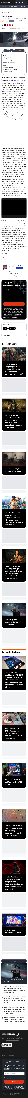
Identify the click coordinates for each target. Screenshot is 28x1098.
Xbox (5, 328)
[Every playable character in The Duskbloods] (14, 970)
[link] (5, 267)
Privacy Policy (17, 1087)
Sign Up (14, 1081)
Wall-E (8, 12)
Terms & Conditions (10, 1088)
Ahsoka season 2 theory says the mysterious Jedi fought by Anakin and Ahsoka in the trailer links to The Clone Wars (14, 1010)
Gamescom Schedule (13, 6)
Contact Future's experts (8, 1055)
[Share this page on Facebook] (2, 25)
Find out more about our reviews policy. (18, 80)
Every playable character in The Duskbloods (14, 981)
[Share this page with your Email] (12, 25)
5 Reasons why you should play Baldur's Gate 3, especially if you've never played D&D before (14, 1019)
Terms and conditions (7, 1051)
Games (3, 12)
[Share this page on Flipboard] (10, 25)
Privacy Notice (11, 311)
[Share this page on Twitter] (5, 25)
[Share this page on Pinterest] (7, 25)
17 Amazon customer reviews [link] (13, 260)
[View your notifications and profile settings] (22, 2)
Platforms (12, 328)
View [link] (20, 268)
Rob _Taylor (19, 20)
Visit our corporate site (12, 1040)
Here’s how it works (13, 29)
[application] (14, 207)
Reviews (11, 21)
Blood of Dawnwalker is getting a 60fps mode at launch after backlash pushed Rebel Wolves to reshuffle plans (14, 989)
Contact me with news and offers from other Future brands (13, 1077)
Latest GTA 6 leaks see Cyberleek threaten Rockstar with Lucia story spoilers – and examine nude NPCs (15, 999)
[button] (25, 2)
